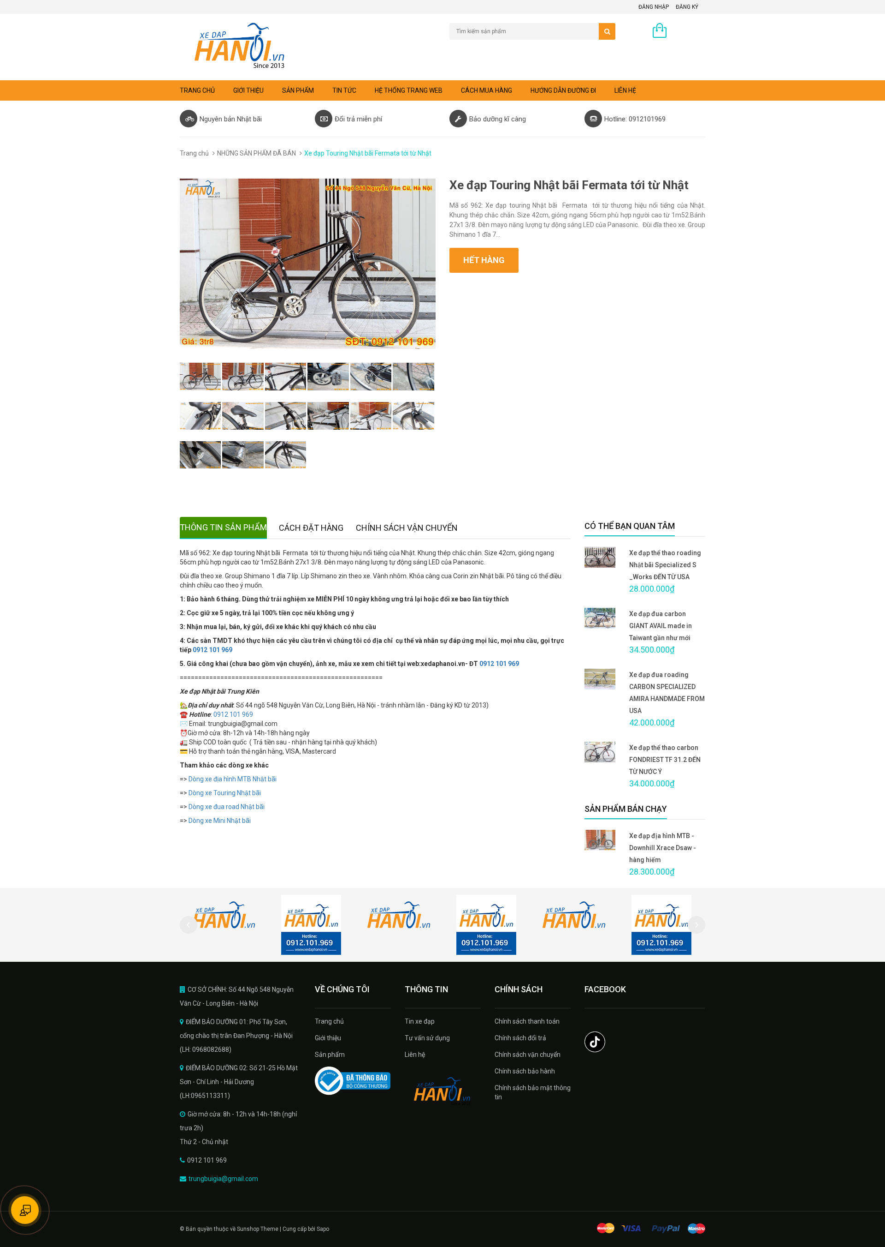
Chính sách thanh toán (527, 1021)
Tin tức (344, 90)
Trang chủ (197, 90)
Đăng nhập (653, 7)
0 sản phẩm (688, 31)
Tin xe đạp (420, 1021)
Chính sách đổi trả (520, 1038)
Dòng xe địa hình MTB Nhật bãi (233, 779)
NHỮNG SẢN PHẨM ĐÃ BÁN (256, 153)
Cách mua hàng (486, 90)
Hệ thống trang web (408, 90)
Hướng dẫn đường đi (563, 90)
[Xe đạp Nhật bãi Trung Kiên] (443, 1091)
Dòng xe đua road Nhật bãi (227, 806)
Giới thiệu (248, 90)
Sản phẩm (330, 1054)
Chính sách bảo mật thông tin (533, 1092)
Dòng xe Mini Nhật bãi (220, 820)
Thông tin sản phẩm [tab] (223, 527)
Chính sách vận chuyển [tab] (407, 528)
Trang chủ (329, 1021)
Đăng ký (687, 7)
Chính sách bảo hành (525, 1071)
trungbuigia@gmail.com (223, 1178)
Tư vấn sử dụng (427, 1038)
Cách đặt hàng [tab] (311, 528)
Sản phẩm (298, 90)
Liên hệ (625, 90)
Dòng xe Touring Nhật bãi (225, 793)
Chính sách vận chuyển (527, 1054)
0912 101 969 (212, 649)
